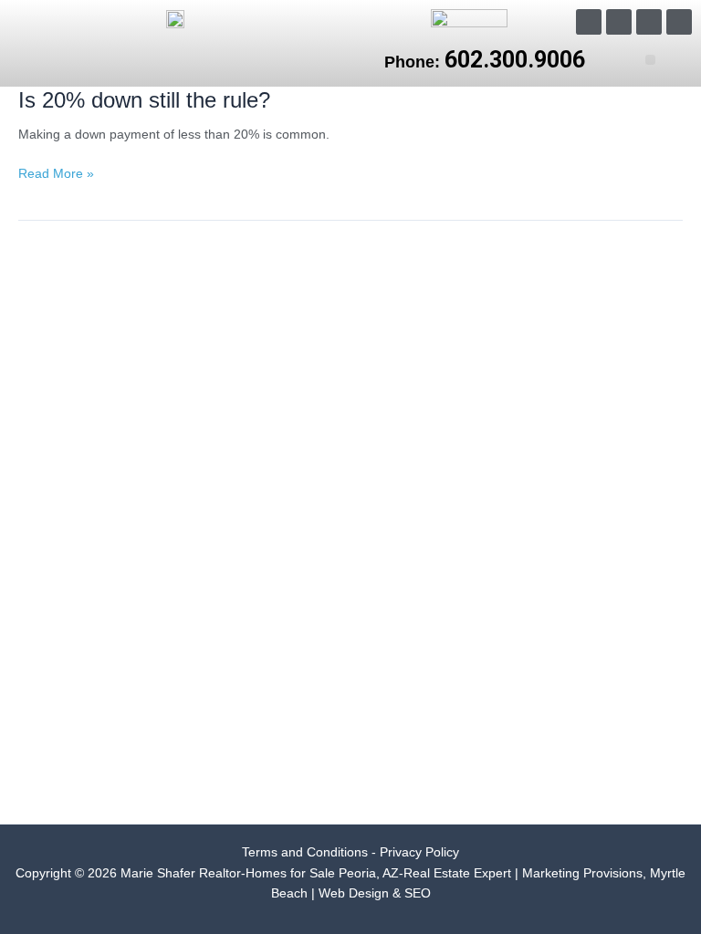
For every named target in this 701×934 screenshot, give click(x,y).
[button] (650, 60)
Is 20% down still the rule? (144, 100)
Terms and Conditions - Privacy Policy (350, 852)
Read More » (56, 174)
